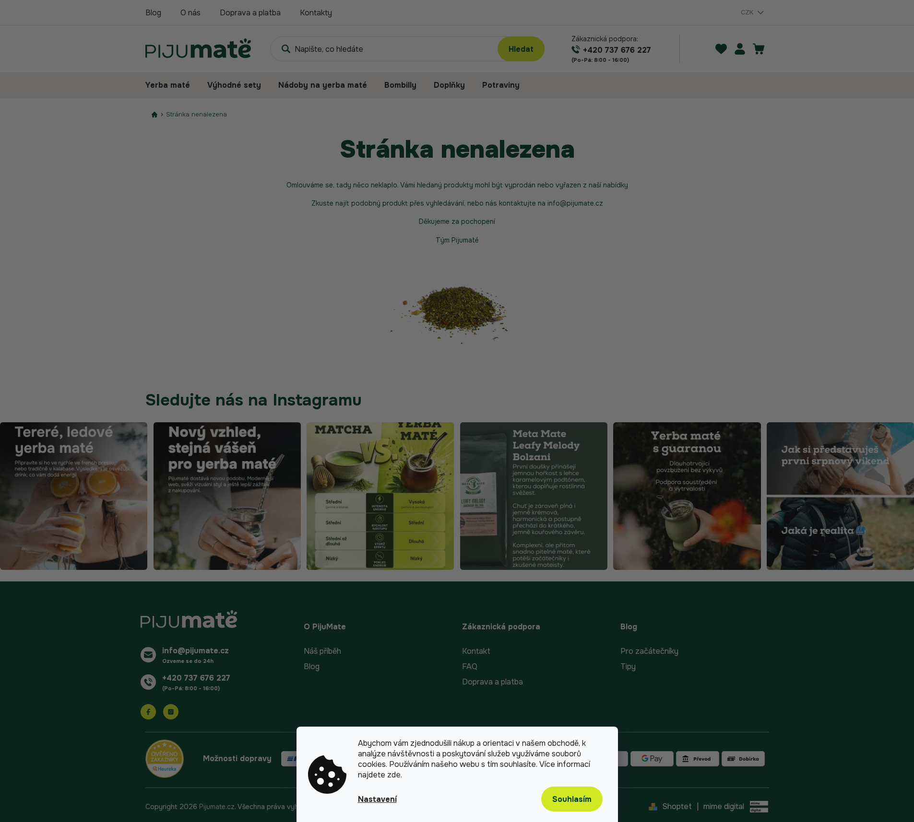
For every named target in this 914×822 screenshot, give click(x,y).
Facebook (148, 711)
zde (394, 775)
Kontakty (316, 13)
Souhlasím (572, 799)
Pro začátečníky (649, 651)
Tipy (628, 666)
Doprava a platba (250, 13)
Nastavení (377, 799)
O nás (190, 13)
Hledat (521, 49)
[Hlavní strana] (154, 114)
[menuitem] (172, 85)
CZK (748, 12)
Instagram (170, 711)
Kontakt (476, 651)
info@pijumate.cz (195, 651)
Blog (153, 13)
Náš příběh (322, 651)
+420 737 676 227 (196, 678)
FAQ (469, 666)
